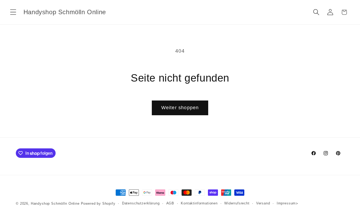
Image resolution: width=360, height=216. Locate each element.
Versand (263, 203)
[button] (13, 12)
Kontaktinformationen (199, 203)
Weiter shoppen (180, 107)
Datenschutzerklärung (141, 203)
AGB (170, 203)
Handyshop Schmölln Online (55, 203)
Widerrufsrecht (237, 203)
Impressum (286, 203)
